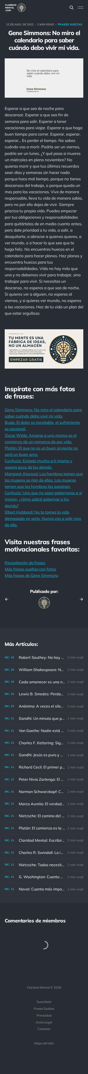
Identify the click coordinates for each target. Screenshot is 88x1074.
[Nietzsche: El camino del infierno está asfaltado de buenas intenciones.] (44, 816)
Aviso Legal (44, 1022)
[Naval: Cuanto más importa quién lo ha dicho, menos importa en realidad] (44, 889)
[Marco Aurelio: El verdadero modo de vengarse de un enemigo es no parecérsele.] (44, 804)
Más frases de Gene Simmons (31, 575)
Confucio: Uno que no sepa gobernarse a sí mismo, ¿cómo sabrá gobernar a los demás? (43, 499)
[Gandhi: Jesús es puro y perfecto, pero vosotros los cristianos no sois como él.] (44, 755)
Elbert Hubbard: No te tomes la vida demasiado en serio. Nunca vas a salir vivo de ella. (43, 518)
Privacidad (44, 1015)
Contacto (44, 1029)
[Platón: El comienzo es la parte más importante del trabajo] (44, 828)
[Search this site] (71, 7)
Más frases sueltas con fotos (30, 569)
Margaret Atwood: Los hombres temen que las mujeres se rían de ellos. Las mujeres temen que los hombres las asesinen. (44, 480)
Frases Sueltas (44, 1008)
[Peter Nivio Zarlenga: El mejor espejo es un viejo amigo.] (44, 779)
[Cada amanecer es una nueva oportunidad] (44, 682)
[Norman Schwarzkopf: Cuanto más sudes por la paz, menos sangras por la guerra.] (44, 792)
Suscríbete (44, 1002)
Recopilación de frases (25, 562)
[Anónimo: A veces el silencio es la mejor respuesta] (44, 706)
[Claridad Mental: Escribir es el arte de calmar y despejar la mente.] (44, 840)
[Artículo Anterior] (8, 599)
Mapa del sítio (44, 1043)
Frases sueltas (70, 24)
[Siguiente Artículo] (79, 599)
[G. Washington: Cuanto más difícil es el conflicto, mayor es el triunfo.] (44, 877)
